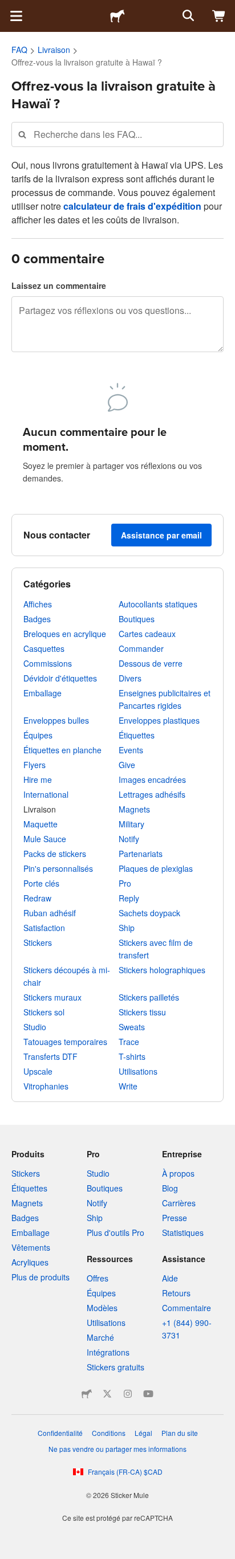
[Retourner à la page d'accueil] (117, 16)
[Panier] (219, 16)
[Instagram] (127, 1394)
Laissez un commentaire (58, 285)
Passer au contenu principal (8, 8)
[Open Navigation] (16, 16)
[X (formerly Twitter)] (107, 1394)
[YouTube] (148, 1394)
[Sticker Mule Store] (86, 1394)
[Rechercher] (187, 16)
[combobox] (117, 134)
